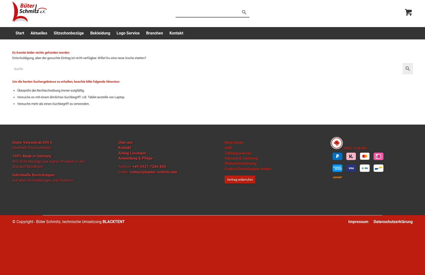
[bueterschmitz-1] (29, 11)
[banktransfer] (365, 168)
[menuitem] (19, 33)
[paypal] (337, 156)
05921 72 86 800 (354, 148)
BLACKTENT (114, 221)
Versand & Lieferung (241, 158)
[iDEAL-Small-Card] (378, 156)
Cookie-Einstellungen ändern (248, 169)
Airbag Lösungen (132, 153)
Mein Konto (234, 142)
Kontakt (124, 148)
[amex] (337, 168)
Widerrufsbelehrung (241, 163)
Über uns (125, 142)
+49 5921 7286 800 (149, 166)
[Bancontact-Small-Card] (378, 168)
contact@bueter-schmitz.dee (153, 172)
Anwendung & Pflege (135, 158)
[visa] (351, 168)
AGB (228, 148)
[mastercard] (365, 156)
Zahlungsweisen (238, 153)
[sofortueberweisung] (337, 178)
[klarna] (351, 156)
